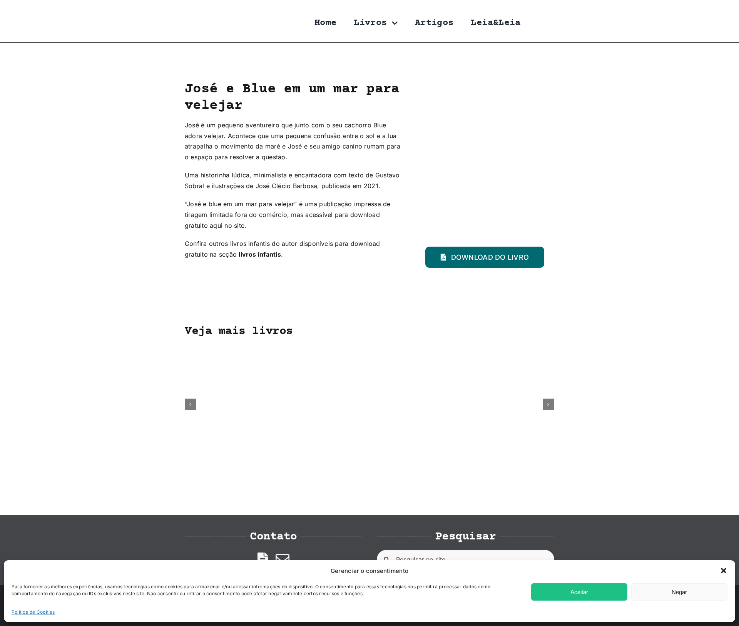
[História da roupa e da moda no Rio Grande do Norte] (220, 351)
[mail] (282, 559)
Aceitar (579, 592)
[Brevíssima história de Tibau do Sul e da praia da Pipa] (369, 351)
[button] (723, 570)
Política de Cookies (33, 612)
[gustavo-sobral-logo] (200, 9)
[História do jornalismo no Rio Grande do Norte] (519, 351)
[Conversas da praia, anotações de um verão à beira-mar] (295, 351)
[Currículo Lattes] (262, 559)
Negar (679, 592)
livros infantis (260, 254)
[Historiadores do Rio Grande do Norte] (445, 351)
